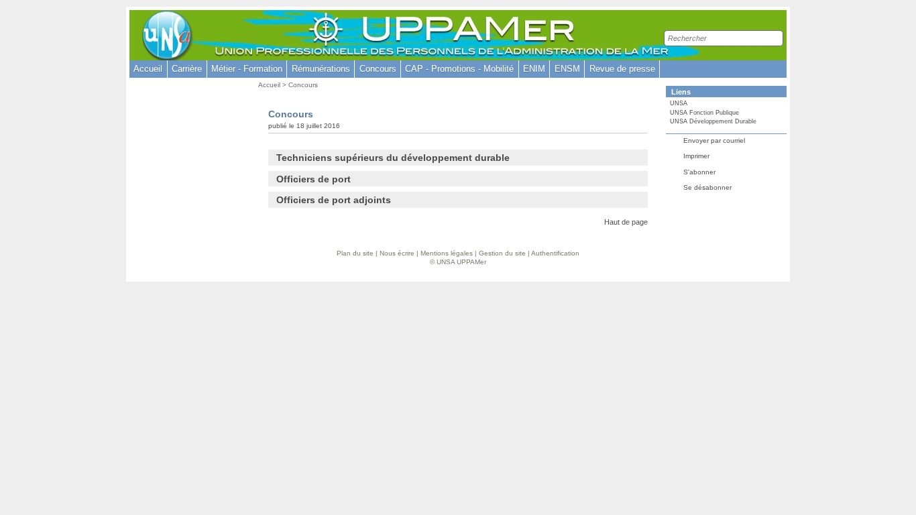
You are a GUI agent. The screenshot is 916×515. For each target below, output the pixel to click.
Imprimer (696, 156)
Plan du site (355, 253)
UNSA (678, 103)
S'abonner (699, 172)
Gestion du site (502, 253)
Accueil (147, 69)
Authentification (555, 253)
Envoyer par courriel (714, 140)
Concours (303, 85)
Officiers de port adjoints (333, 199)
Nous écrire (397, 253)
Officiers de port (313, 179)
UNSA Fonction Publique (704, 112)
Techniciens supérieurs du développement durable (393, 157)
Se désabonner (707, 187)
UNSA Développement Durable (713, 121)
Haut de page (626, 222)
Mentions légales (446, 253)
